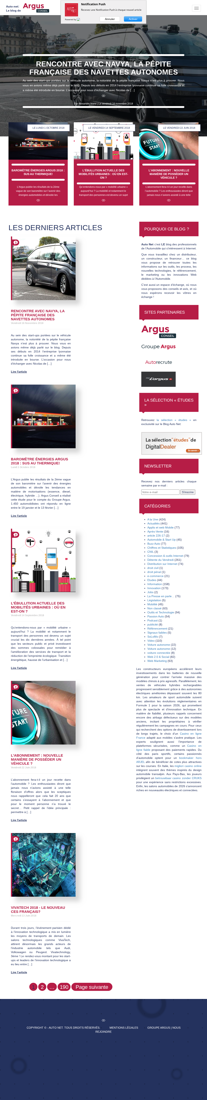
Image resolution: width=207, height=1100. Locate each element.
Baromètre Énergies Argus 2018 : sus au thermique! (39, 461)
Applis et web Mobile (160, 527)
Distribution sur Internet (162, 563)
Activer (133, 19)
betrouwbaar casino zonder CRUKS (178, 778)
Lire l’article (19, 972)
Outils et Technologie (160, 612)
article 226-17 (156, 535)
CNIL (150, 551)
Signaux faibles (157, 632)
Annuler (110, 19)
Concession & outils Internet (165, 555)
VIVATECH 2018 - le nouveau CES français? (38, 910)
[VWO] (81, 19)
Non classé (154, 608)
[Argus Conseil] (36, 8)
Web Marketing (157, 660)
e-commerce (155, 576)
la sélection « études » (174, 420)
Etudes (151, 580)
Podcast (152, 620)
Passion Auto (155, 616)
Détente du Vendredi (160, 559)
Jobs (150, 592)
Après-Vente (155, 531)
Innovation (154, 588)
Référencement (157, 628)
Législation (154, 600)
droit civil (152, 568)
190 (64, 987)
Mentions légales (124, 1027)
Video (151, 640)
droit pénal (154, 572)
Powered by (71, 19)
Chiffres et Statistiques (161, 547)
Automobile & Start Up (161, 539)
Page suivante (92, 987)
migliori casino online (188, 766)
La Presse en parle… (160, 596)
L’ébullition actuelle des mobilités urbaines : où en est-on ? (38, 607)
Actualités (153, 523)
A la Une (152, 519)
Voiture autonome (158, 644)
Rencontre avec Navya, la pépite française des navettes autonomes (37, 315)
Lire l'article (19, 371)
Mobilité (152, 604)
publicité (152, 624)
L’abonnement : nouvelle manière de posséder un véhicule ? (37, 759)
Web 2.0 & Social (158, 656)
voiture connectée (158, 652)
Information (154, 584)
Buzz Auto (153, 543)
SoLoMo (152, 636)
